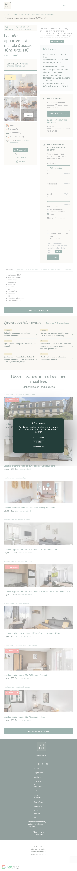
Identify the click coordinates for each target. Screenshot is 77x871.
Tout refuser (38, 442)
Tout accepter (38, 438)
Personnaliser (38, 446)
